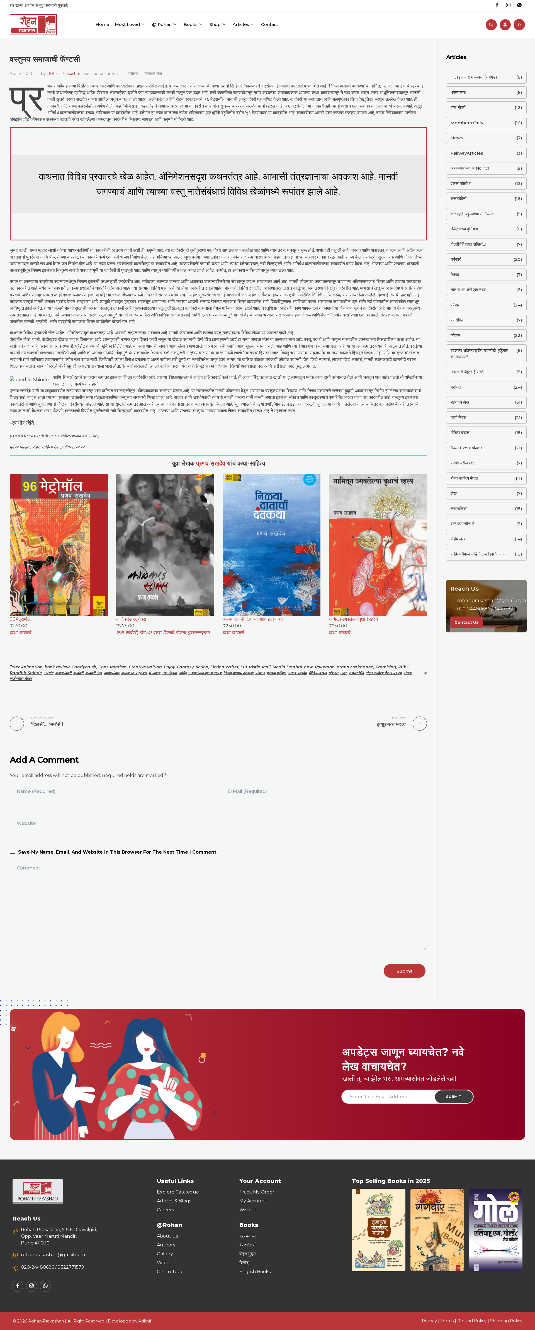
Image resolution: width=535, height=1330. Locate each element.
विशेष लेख (458, 539)
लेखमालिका (459, 508)
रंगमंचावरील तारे (462, 463)
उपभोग (48, 672)
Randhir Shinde (26, 672)
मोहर (343, 672)
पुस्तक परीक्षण (276, 672)
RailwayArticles (467, 153)
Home (102, 24)
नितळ (455, 274)
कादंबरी (78, 672)
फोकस (455, 335)
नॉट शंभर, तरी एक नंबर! (468, 289)
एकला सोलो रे (461, 183)
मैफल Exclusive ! (466, 447)
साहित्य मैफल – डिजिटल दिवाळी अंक (478, 554)
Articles (241, 24)
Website (26, 823)
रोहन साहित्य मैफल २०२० (384, 672)
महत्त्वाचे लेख (153, 73)
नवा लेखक (169, 672)
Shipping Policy (506, 1320)
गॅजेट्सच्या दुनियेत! (464, 229)
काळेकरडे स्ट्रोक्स (134, 672)
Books (191, 24)
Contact (269, 24)
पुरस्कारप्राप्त (199, 632)
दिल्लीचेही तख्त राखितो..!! (469, 244)
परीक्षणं (133, 73)
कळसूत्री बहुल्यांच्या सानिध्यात (472, 213)
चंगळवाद (154, 672)
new (308, 666)
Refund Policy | (473, 1320)
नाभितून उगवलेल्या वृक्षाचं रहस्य (200, 672)
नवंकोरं (456, 259)
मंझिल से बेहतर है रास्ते (467, 371)
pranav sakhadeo (355, 666)
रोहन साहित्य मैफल (464, 478)
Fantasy (185, 666)
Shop (215, 24)
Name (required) (36, 791)
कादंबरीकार (111, 672)
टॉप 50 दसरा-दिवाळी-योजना (162, 632)
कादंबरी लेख (93, 672)
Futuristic (250, 666)
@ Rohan (162, 24)
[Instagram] (508, 5)
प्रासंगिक (457, 320)
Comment (28, 868)
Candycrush (84, 666)
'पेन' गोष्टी (458, 107)
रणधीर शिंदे (356, 672)
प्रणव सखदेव (297, 672)
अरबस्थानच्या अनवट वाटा (470, 168)
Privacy (429, 1320)
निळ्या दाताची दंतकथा (238, 672)
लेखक (408, 672)
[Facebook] (497, 5)
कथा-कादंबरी (20, 632)
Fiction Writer (224, 666)
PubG (404, 666)
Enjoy (169, 666)
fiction (202, 666)
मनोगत (456, 387)
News (457, 137)
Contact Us (466, 622)
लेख (454, 493)
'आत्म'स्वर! (458, 92)
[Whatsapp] (519, 5)
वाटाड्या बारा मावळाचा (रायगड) (474, 77)
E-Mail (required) (247, 791)
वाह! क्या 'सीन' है (462, 523)
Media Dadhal (287, 666)
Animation (32, 666)
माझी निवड (458, 417)
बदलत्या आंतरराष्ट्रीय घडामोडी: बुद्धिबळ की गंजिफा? (479, 353)
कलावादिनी (458, 198)
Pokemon (325, 666)
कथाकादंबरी (63, 672)
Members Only (467, 122)
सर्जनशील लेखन (21, 678)
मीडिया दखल (318, 672)
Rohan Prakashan (64, 73)
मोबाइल (333, 672)
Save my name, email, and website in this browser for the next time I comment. (117, 852)
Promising (385, 666)
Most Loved (127, 24)
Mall (266, 666)
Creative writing (145, 666)
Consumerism (112, 666)
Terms (447, 1320)
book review (57, 666)
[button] (358, 1229)
